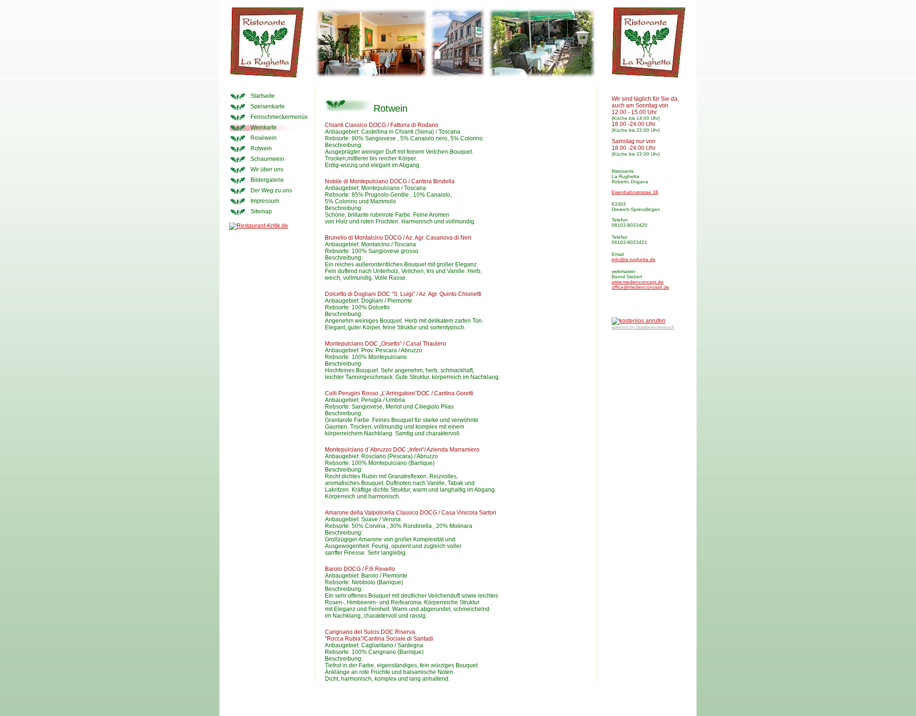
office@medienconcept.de (640, 287)
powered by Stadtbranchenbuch (643, 327)
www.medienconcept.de (638, 281)
